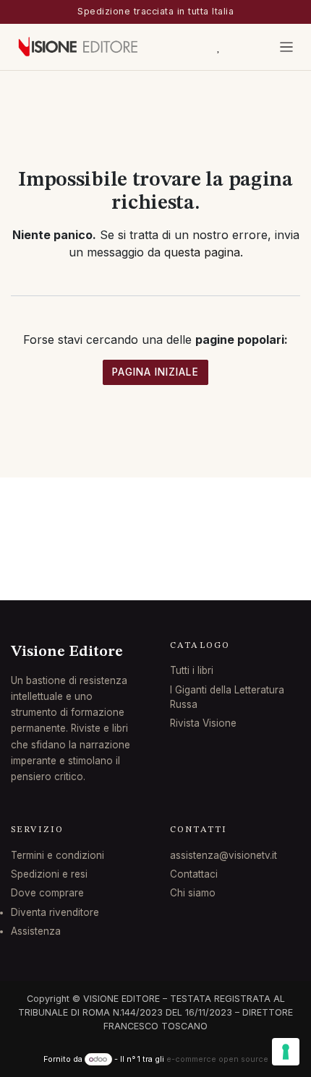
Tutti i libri (191, 670)
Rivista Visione (203, 723)
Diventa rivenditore (55, 912)
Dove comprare (47, 893)
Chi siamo (193, 893)
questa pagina (202, 252)
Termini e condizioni (57, 855)
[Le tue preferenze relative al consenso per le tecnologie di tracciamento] (285, 1051)
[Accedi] (254, 47)
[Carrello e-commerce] (185, 47)
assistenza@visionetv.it (223, 855)
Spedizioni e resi (49, 874)
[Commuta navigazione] (287, 47)
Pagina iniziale (155, 372)
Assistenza (36, 931)
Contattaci (194, 874)
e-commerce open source (217, 1059)
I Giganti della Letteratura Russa (227, 697)
